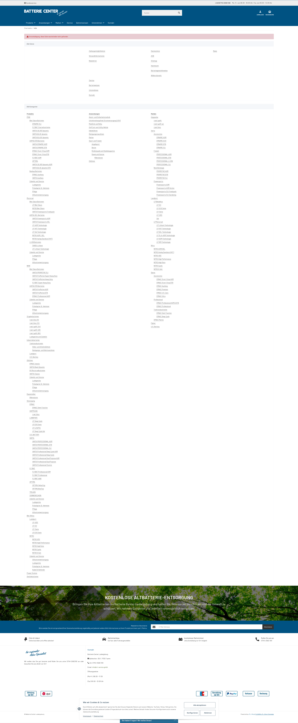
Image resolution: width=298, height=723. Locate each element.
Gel (158, 218)
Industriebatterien (33, 340)
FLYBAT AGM (36, 158)
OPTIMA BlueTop (38, 489)
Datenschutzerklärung (74, 628)
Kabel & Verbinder (38, 570)
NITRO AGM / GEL (38, 235)
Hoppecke (154, 117)
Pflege (34, 191)
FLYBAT (32, 468)
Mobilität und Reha (95, 124)
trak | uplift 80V (35, 333)
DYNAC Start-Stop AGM (40, 151)
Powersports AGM (163, 185)
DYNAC (32, 404)
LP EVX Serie (36, 424)
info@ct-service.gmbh (100, 667)
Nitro (153, 245)
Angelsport (96, 144)
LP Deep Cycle (37, 421)
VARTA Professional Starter (42, 465)
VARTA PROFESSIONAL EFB (42, 445)
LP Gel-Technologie (39, 232)
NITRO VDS (36, 539)
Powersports (158, 181)
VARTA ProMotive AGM (40, 289)
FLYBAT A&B (36, 478)
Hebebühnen (93, 131)
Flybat (153, 323)
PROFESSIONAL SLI (164, 164)
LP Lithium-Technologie (40, 249)
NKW (28, 266)
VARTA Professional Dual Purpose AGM (45, 458)
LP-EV (34, 526)
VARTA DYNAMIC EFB (39, 147)
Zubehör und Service (37, 181)
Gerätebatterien (32, 576)
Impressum (87, 716)
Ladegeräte (36, 185)
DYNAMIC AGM (161, 137)
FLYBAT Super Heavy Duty (41, 283)
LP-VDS (35, 522)
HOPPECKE (34, 411)
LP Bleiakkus (158, 202)
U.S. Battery (34, 357)
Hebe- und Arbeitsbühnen (41, 347)
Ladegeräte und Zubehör (38, 337)
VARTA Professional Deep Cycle (43, 455)
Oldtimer (30, 360)
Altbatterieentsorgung (40, 195)
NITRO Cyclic (36, 549)
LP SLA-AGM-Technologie (166, 235)
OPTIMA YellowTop (38, 485)
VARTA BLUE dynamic (39, 134)
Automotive (158, 134)
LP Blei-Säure (37, 205)
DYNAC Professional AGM (41, 296)
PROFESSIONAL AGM (164, 154)
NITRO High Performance (41, 543)
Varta (153, 131)
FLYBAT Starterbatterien (41, 127)
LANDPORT (34, 418)
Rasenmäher (31, 394)
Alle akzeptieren (199, 705)
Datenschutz (98, 716)
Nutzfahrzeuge (159, 168)
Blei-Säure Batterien (37, 120)
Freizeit (156, 151)
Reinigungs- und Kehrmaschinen (43, 350)
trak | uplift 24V (35, 326)
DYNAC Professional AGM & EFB (168, 303)
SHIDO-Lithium (37, 245)
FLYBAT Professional (39, 475)
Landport (33, 354)
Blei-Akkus (30, 516)
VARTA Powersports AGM (41, 218)
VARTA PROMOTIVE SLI (40, 272)
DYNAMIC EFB (161, 144)
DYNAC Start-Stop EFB (40, 154)
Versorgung (31, 401)
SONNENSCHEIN (35, 495)
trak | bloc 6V (34, 320)
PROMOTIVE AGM (162, 171)
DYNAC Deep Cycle (163, 316)
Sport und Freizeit (95, 141)
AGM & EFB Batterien (37, 141)
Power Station (32, 573)
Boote (94, 147)
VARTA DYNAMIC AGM (39, 144)
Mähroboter (34, 397)
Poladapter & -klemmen (40, 188)
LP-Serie (35, 529)
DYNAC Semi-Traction (40, 408)
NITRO (32, 536)
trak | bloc (35, 414)
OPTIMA (35, 161)
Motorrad (30, 198)
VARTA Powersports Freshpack (43, 212)
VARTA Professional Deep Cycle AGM (45, 451)
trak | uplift (158, 120)
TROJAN (33, 492)
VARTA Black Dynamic (37, 367)
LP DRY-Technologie (163, 242)
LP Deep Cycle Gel (38, 431)
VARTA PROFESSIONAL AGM (42, 441)
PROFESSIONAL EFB (164, 158)
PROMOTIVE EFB (162, 175)
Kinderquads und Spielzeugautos (103, 151)
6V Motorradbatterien (37, 370)
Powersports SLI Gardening (166, 195)
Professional (158, 299)
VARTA (32, 438)
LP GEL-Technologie (164, 232)
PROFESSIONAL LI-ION (165, 161)
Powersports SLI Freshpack (166, 191)
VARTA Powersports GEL (41, 222)
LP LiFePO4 (36, 428)
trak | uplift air (159, 124)
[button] (31, 3)
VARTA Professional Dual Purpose (44, 462)
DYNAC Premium (162, 289)
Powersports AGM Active (165, 188)
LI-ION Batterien (35, 242)
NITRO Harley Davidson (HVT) (42, 239)
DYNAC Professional (164, 306)
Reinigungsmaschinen (96, 134)
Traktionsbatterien (36, 343)
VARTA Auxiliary (37, 178)
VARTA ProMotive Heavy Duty (42, 279)
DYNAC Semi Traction (164, 313)
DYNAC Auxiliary (38, 175)
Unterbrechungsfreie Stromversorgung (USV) (105, 120)
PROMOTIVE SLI (162, 178)
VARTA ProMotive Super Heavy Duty (44, 276)
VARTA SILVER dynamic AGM (42, 164)
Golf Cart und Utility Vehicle (98, 127)
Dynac (153, 272)
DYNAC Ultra (161, 296)
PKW (28, 117)
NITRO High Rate (38, 546)
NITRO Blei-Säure (38, 208)
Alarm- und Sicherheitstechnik (99, 117)
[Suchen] (179, 13)
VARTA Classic (35, 374)
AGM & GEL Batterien (37, 215)
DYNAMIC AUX (161, 141)
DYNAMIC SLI (36, 124)
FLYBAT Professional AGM (41, 472)
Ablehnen (208, 713)
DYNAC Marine (159, 320)
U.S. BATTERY (34, 435)
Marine (91, 137)
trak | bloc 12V (34, 323)
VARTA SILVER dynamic (40, 131)
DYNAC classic (35, 364)
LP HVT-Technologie (39, 229)
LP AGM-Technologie (39, 225)
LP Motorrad (158, 222)
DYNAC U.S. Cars (162, 293)
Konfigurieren (192, 713)
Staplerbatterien (33, 316)
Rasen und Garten (98, 154)
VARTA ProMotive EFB (40, 293)
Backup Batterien (36, 171)
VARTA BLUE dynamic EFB (41, 168)
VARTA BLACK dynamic (40, 137)
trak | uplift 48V (35, 330)
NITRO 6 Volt (36, 553)
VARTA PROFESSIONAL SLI (41, 448)
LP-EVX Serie (161, 208)
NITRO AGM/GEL (159, 249)
